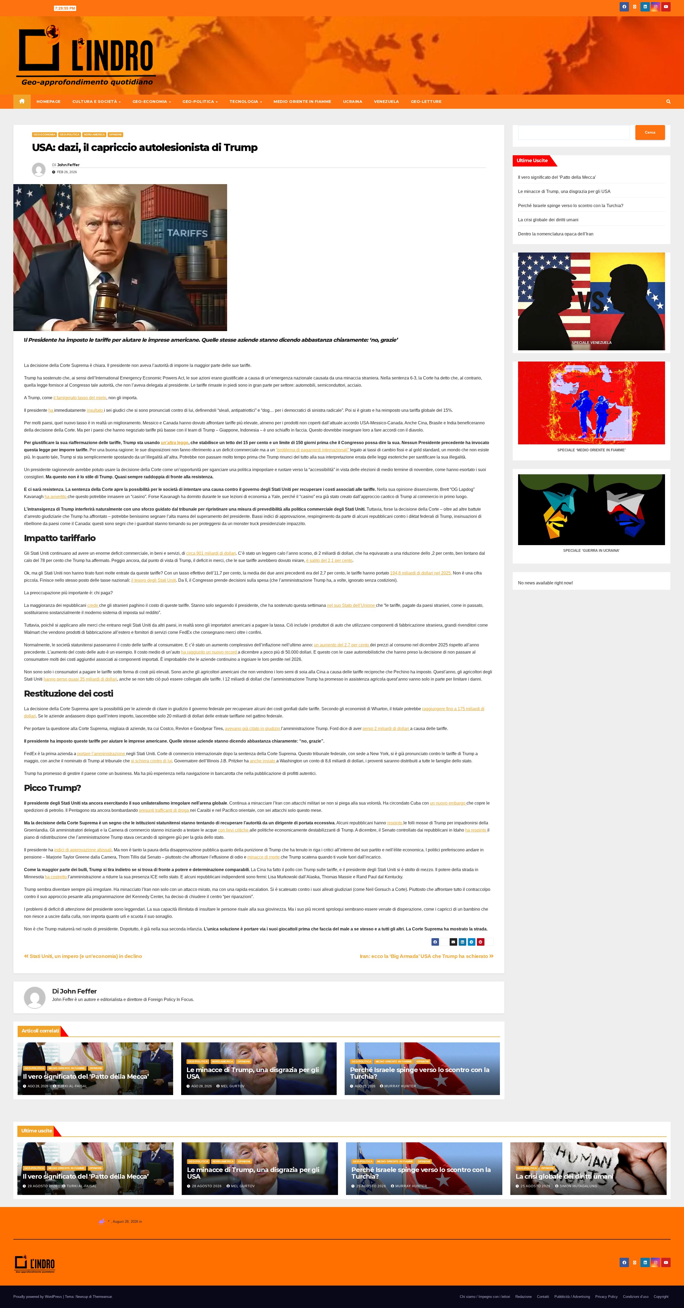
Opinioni (115, 134)
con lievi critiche (234, 830)
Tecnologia (245, 101)
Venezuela (386, 101)
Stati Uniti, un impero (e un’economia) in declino (85, 956)
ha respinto (476, 830)
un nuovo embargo (448, 803)
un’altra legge (174, 442)
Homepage (49, 101)
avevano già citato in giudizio (253, 728)
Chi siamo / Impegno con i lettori (485, 1297)
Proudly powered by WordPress (38, 1297)
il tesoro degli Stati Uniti (153, 580)
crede (93, 605)
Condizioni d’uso (635, 1297)
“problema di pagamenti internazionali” (313, 450)
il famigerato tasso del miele (79, 397)
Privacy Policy (606, 1297)
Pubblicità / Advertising (572, 1297)
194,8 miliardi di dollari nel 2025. (421, 573)
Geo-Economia (151, 101)
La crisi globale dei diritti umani (548, 220)
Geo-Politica (198, 101)
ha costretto (56, 877)
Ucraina (353, 101)
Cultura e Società (95, 101)
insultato (95, 410)
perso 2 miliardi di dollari (386, 728)
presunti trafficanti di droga (164, 810)
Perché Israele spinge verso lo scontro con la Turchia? (419, 1073)
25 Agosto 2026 (371, 1186)
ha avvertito (56, 496)
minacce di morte (264, 857)
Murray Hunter (400, 1086)
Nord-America (94, 134)
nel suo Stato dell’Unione (351, 605)
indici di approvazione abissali (83, 850)
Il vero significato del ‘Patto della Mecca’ (86, 1076)
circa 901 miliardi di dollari (211, 553)
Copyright (661, 1297)
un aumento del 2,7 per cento (342, 645)
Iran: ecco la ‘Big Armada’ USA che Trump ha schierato (424, 956)
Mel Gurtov (233, 1086)
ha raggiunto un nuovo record (209, 652)
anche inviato (263, 761)
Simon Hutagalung (578, 1186)
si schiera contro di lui (151, 761)
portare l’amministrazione (101, 753)
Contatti (543, 1297)
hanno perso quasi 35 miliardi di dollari (80, 679)
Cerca (650, 132)
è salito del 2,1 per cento (329, 560)
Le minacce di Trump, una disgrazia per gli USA (252, 1073)
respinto (395, 823)
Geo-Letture (426, 101)
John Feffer (68, 164)
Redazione (523, 1297)
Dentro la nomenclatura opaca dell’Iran (556, 234)
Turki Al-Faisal (72, 1086)
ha (51, 410)
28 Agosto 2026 (43, 1186)
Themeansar (102, 1297)
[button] (668, 101)
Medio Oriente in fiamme (302, 101)
